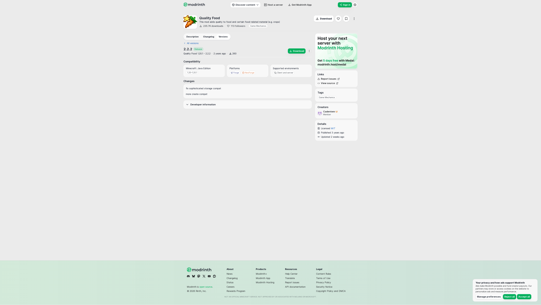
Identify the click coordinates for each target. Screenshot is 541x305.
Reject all (509, 296)
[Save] (346, 18)
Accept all (524, 296)
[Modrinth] (199, 269)
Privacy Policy (323, 282)
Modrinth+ (261, 274)
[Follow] (338, 18)
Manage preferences (489, 296)
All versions (193, 43)
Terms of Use (323, 278)
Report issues (328, 79)
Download (326, 18)
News (230, 274)
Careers (230, 287)
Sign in (346, 4)
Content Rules (323, 274)
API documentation (295, 287)
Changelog (232, 278)
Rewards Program (236, 291)
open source (205, 286)
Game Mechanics (258, 26)
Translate (290, 278)
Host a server (275, 4)
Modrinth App (263, 278)
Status (230, 282)
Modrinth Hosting (265, 282)
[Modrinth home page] (194, 5)
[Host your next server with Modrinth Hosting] (336, 51)
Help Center (291, 274)
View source (328, 83)
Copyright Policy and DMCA (331, 291)
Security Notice (324, 287)
